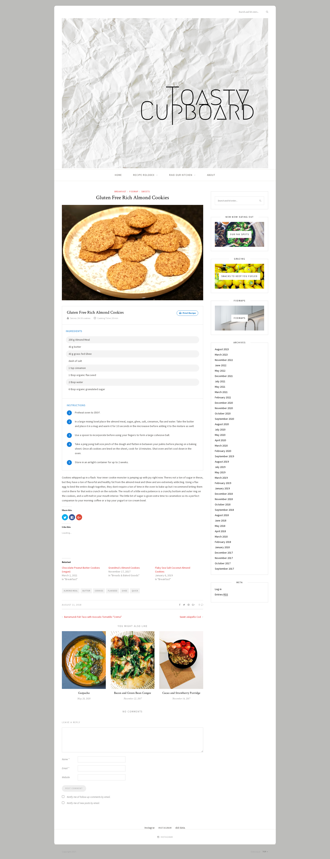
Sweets (145, 191)
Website (66, 777)
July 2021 (220, 381)
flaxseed (112, 590)
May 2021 (220, 386)
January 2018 (222, 547)
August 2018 (222, 515)
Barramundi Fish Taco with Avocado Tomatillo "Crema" (93, 617)
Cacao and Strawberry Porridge (181, 693)
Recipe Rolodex (143, 175)
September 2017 (224, 568)
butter (86, 590)
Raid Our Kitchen (180, 175)
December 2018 (224, 493)
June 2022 (220, 365)
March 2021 (221, 392)
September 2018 (224, 510)
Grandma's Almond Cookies (124, 567)
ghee (124, 590)
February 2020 (223, 451)
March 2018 (221, 536)
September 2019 (224, 456)
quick (135, 590)
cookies (99, 590)
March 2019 (221, 477)
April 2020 (220, 440)
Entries (221, 594)
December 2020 (224, 402)
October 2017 (223, 563)
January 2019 (222, 488)
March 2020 (221, 445)
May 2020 (220, 435)
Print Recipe (189, 313)
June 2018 (220, 520)
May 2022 (220, 370)
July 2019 (220, 467)
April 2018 (220, 531)
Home (118, 175)
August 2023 (222, 349)
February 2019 (223, 483)
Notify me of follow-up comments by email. (88, 797)
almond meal (71, 590)
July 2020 (220, 429)
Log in (218, 589)
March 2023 (221, 354)
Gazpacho (84, 693)
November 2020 (224, 408)
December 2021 (224, 376)
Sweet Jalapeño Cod (190, 617)
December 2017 (224, 552)
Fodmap (133, 191)
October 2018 (223, 504)
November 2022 (224, 360)
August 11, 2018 (71, 604)
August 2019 (222, 461)
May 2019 (220, 472)
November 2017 (224, 558)
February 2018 (223, 542)
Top (265, 851)
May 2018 (220, 526)
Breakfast (120, 191)
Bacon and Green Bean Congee (132, 693)
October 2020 (223, 413)
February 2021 (223, 397)
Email (65, 768)
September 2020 (224, 419)
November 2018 (224, 499)
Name (65, 759)
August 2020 (222, 424)
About (211, 175)
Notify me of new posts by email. (83, 803)
